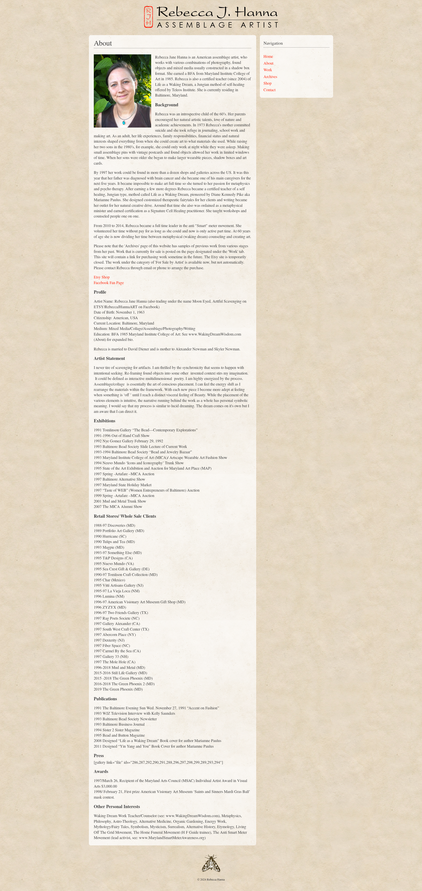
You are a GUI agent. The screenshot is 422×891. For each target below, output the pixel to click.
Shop (268, 83)
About (268, 63)
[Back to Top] (211, 871)
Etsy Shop (102, 276)
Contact (269, 89)
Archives (270, 76)
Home (268, 56)
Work (268, 69)
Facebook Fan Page (109, 282)
